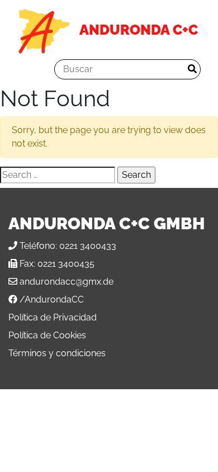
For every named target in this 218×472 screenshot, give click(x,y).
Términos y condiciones (57, 353)
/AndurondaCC (52, 299)
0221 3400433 (87, 245)
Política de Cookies (47, 335)
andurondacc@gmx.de (66, 281)
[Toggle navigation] (33, 69)
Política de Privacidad (52, 317)
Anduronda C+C (138, 29)
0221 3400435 (65, 263)
